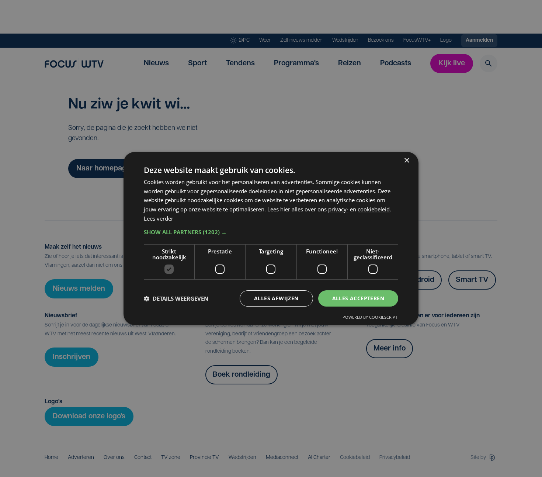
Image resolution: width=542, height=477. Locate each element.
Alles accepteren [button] (358, 298)
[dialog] (271, 238)
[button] (271, 232)
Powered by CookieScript (370, 317)
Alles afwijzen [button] (276, 298)
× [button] (406, 160)
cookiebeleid (374, 209)
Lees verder (158, 218)
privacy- (338, 209)
